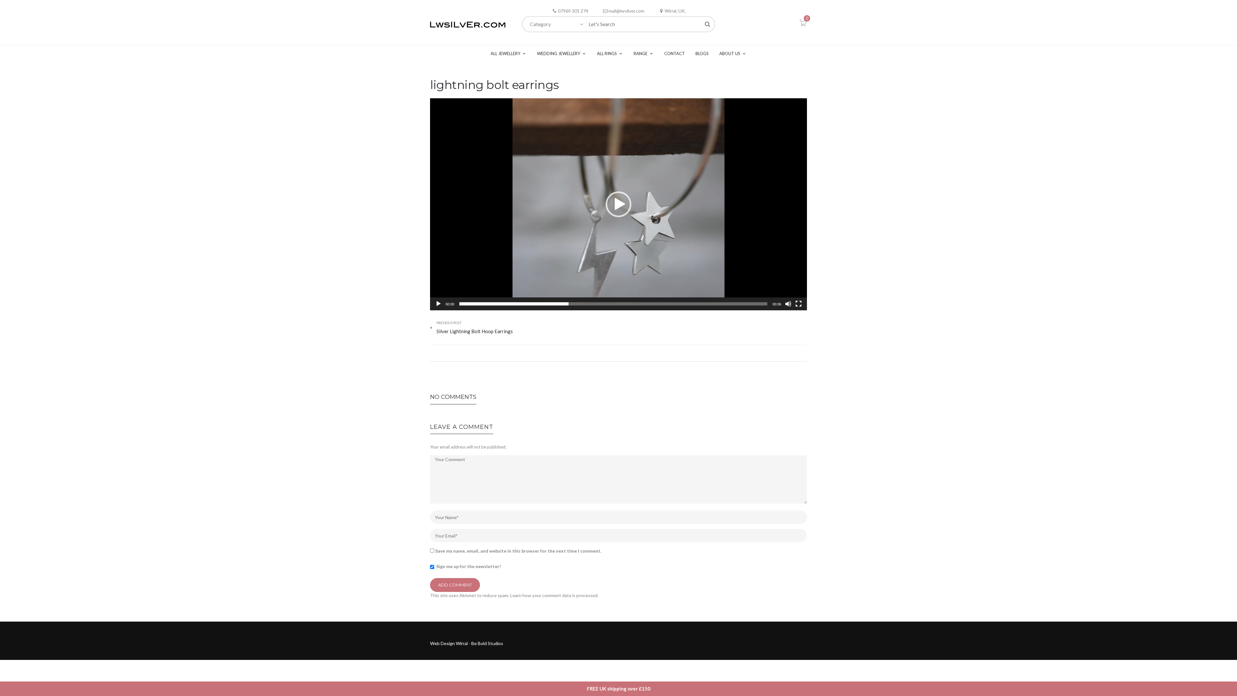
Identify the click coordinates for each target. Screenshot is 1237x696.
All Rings (607, 53)
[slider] (613, 303)
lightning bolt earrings (494, 85)
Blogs (702, 53)
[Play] (438, 304)
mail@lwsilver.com (626, 11)
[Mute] (788, 304)
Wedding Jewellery (558, 53)
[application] (618, 204)
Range (640, 53)
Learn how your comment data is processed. (554, 595)
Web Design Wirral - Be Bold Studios (466, 643)
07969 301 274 (573, 11)
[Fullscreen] (798, 304)
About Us (729, 53)
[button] (618, 204)
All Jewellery (505, 53)
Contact (674, 53)
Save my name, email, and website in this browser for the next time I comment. (518, 551)
